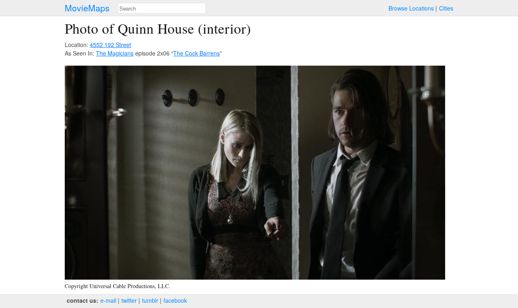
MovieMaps (87, 8)
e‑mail (108, 300)
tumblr (150, 300)
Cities (446, 8)
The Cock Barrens (196, 53)
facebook (175, 300)
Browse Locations (411, 8)
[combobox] (162, 8)
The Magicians (115, 53)
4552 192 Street (110, 45)
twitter (129, 300)
